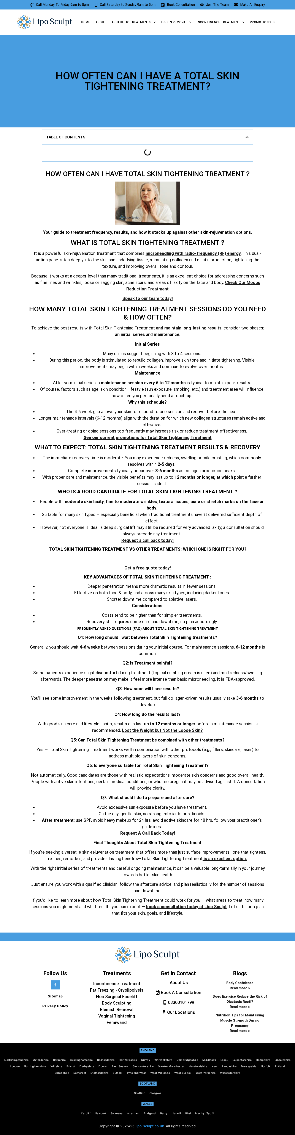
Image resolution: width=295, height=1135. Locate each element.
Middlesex (209, 1059)
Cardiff (85, 1113)
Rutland (280, 1066)
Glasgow (155, 1093)
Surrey (145, 1059)
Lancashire (229, 1066)
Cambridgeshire (187, 1059)
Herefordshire (198, 1066)
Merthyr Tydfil (204, 1113)
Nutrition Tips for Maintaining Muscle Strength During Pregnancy (240, 1020)
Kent (215, 1066)
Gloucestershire (143, 1066)
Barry (164, 1113)
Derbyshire (86, 1066)
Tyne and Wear (136, 1072)
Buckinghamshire (81, 1059)
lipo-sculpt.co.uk (150, 1126)
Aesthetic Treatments (131, 22)
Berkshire (59, 1059)
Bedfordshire (106, 1059)
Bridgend (150, 1113)
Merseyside (249, 1066)
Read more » (240, 988)
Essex (224, 1059)
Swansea (116, 1113)
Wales (147, 1103)
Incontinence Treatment (218, 22)
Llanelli (176, 1113)
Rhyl (188, 1113)
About (100, 22)
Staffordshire (99, 1072)
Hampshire (263, 1059)
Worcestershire (230, 1072)
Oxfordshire (41, 1059)
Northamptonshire (16, 1059)
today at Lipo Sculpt (186, 906)
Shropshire (62, 1072)
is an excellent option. (225, 858)
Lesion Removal (174, 22)
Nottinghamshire (35, 1066)
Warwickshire (163, 1059)
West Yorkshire (206, 1072)
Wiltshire (56, 1066)
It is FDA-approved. (236, 679)
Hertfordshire (128, 1059)
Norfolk (266, 1066)
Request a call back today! (147, 540)
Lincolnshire (283, 1059)
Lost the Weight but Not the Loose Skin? (162, 730)
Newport (100, 1113)
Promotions (260, 22)
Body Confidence (240, 983)
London (15, 1066)
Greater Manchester (171, 1066)
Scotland (147, 1083)
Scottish (139, 1093)
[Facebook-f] (55, 984)
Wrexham (133, 1113)
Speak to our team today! (147, 298)
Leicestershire (242, 1059)
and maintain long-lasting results (189, 328)
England (147, 1050)
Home (85, 22)
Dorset (103, 1066)
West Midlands (160, 1072)
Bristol (71, 1066)
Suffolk (117, 1072)
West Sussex (182, 1072)
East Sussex (120, 1066)
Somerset (79, 1072)
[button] (247, 137)
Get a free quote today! (147, 568)
